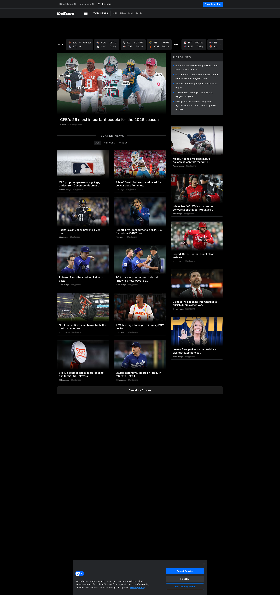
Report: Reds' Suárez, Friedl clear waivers (193, 255)
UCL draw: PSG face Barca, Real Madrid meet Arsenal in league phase (196, 76)
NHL (131, 13)
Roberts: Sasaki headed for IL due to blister (81, 279)
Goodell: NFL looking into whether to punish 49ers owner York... (195, 303)
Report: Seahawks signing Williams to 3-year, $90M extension (196, 67)
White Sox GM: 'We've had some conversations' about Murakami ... (193, 208)
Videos (123, 142)
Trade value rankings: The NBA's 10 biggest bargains (194, 94)
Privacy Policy (137, 587)
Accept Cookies (185, 571)
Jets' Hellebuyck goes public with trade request (196, 85)
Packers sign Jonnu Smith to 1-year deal (80, 231)
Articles (109, 142)
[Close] (204, 564)
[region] (140, 577)
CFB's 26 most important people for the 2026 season (109, 119)
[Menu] (86, 13)
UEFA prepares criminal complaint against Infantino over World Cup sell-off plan (195, 105)
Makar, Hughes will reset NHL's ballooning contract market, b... (191, 160)
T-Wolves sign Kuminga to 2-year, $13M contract (140, 326)
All (97, 142)
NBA (123, 13)
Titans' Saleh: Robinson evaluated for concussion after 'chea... (138, 184)
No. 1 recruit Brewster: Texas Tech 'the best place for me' (82, 326)
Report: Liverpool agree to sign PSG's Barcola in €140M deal (139, 231)
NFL (115, 13)
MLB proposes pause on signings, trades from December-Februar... (79, 184)
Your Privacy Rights (185, 586)
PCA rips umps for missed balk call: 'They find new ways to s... (137, 279)
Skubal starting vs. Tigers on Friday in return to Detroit (138, 374)
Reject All (185, 578)
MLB (139, 13)
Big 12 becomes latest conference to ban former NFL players (81, 374)
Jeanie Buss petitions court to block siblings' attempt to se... (194, 351)
